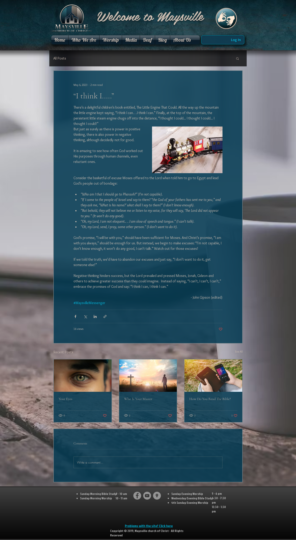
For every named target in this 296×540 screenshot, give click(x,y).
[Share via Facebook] (75, 316)
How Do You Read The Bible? (210, 399)
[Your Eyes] (83, 375)
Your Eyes (65, 399)
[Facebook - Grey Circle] (137, 496)
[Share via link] (105, 316)
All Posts (59, 58)
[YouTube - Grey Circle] (147, 496)
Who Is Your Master (138, 399)
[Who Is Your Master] (148, 375)
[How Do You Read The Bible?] (213, 375)
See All (239, 351)
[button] (83, 39)
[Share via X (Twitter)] (85, 316)
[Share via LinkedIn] (95, 316)
